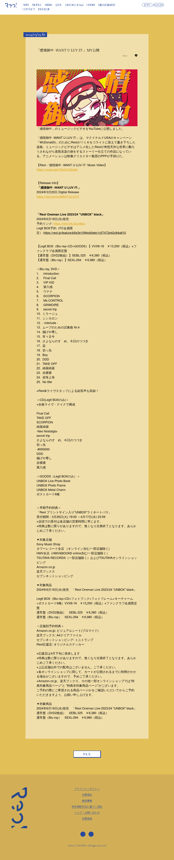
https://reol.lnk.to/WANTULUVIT (58, 196)
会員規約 (87, 794)
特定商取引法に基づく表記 (87, 806)
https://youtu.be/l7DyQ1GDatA (57, 169)
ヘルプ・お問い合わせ (87, 812)
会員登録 (87, 818)
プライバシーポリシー (87, 788)
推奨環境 (87, 800)
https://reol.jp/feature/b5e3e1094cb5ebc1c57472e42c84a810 (85, 232)
